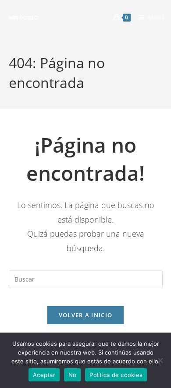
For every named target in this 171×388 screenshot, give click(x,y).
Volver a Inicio (86, 315)
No (72, 374)
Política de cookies (115, 374)
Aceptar (44, 374)
